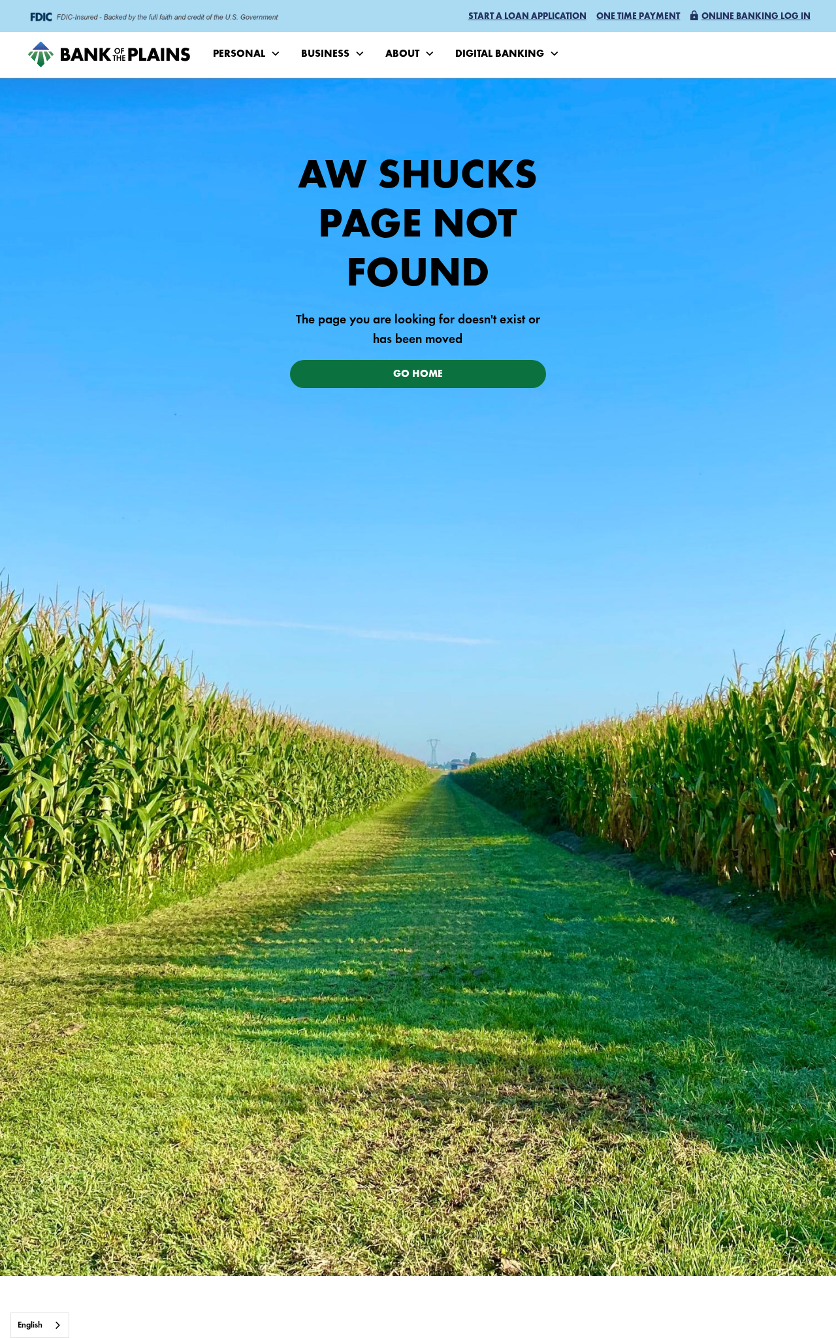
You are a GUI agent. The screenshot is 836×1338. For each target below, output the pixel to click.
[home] (109, 54)
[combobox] (39, 1325)
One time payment (638, 17)
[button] (527, 17)
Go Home (418, 375)
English (30, 1325)
